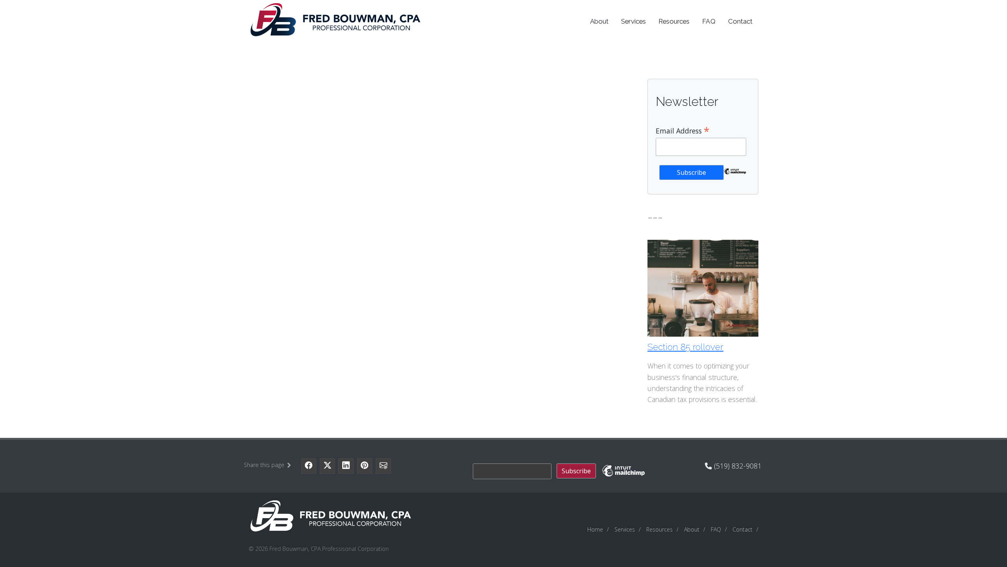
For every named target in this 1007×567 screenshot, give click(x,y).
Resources (674, 21)
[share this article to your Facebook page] (308, 465)
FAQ (708, 21)
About (599, 21)
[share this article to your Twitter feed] (327, 465)
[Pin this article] (364, 465)
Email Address (683, 130)
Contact (740, 21)
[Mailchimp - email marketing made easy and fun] (735, 176)
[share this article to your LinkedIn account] (345, 465)
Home (595, 529)
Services (633, 21)
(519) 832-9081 (737, 466)
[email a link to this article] (383, 465)
